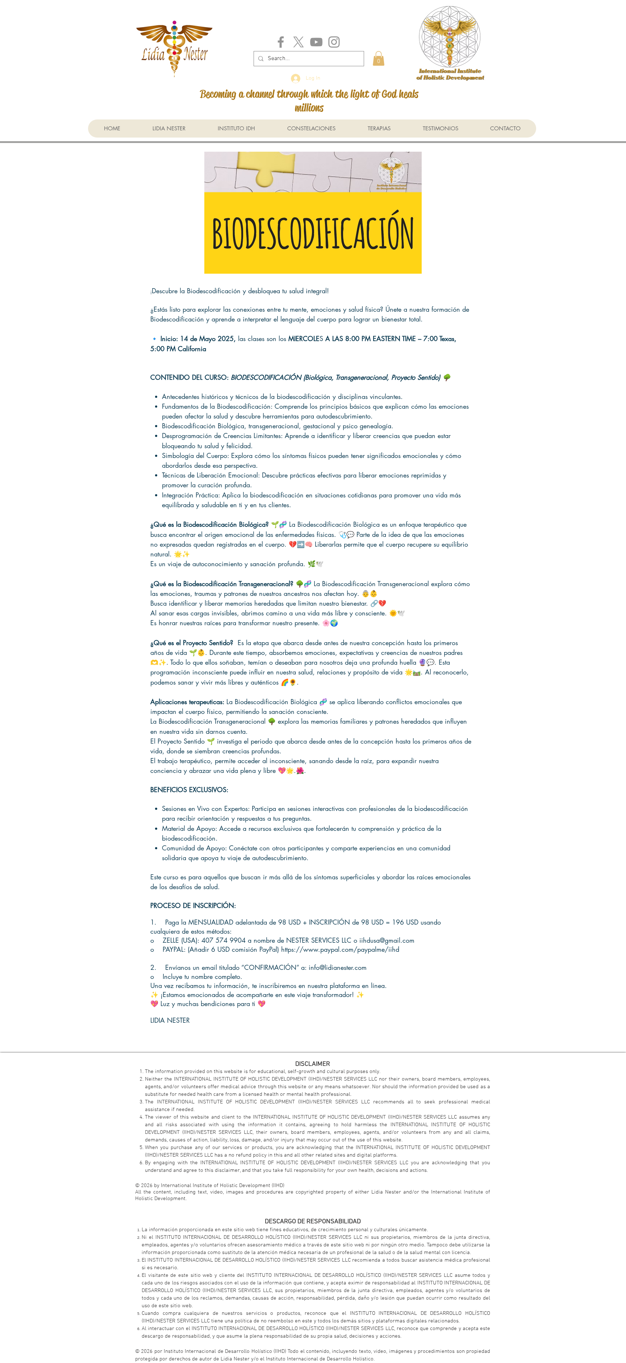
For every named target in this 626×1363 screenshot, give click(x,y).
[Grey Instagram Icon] (334, 42)
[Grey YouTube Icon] (316, 42)
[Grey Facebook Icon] (280, 42)
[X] (298, 42)
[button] (378, 58)
